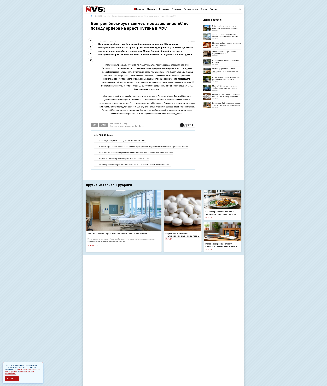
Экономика (164, 9)
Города (213, 9)
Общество (152, 9)
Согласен (11, 379)
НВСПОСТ (98, 16)
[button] (187, 125)
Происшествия (191, 9)
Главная (140, 9)
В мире (204, 9)
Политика (176, 9)
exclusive (107, 16)
